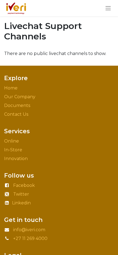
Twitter (21, 194)
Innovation (16, 158)
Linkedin (21, 202)
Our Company (19, 96)
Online (11, 141)
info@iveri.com (29, 229)
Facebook (24, 185)
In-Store (13, 149)
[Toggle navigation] (108, 8)
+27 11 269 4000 (30, 238)
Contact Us (16, 114)
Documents (17, 105)
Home (11, 88)
